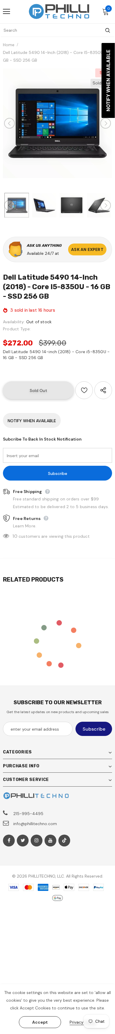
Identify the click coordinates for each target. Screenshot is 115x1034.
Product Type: (17, 329)
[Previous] (9, 123)
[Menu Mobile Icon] (6, 11)
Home (8, 44)
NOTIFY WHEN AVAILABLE (32, 420)
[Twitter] (23, 840)
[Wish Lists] (84, 390)
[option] (57, 123)
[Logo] (59, 11)
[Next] (105, 123)
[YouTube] (50, 840)
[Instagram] (36, 840)
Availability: (14, 321)
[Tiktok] (64, 840)
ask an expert (87, 249)
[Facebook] (9, 840)
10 (14, 536)
